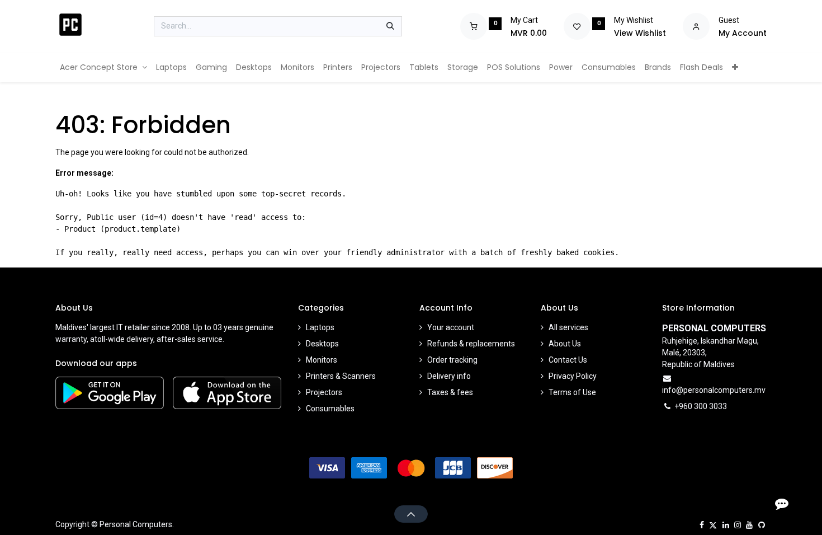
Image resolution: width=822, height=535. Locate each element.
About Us (565, 343)
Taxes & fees (450, 392)
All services (568, 327)
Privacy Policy (573, 376)
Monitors (321, 359)
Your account (450, 327)
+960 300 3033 (700, 406)
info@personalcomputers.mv (714, 390)
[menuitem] (103, 67)
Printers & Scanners (341, 376)
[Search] (390, 26)
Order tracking (452, 359)
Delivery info (449, 376)
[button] (410, 513)
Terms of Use (572, 392)
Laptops (320, 327)
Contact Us (568, 359)
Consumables (330, 408)
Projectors (324, 392)
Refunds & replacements (471, 343)
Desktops (322, 343)
